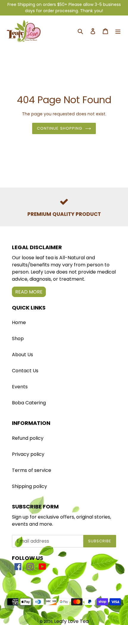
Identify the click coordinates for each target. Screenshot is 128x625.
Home (19, 322)
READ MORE (29, 291)
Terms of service (31, 470)
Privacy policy (28, 454)
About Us (22, 354)
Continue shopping (59, 128)
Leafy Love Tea (71, 621)
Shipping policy (29, 486)
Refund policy (27, 438)
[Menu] (118, 31)
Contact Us (25, 370)
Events (20, 386)
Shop (18, 338)
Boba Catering (29, 402)
